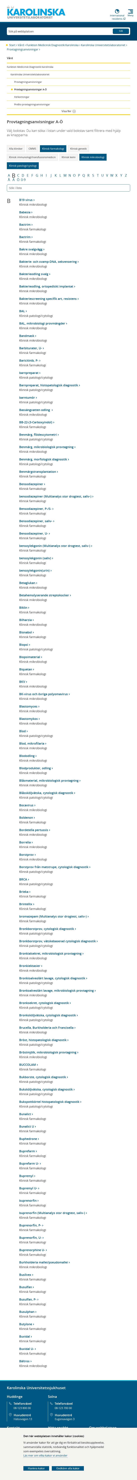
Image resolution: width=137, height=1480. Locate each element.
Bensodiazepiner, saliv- (35, 521)
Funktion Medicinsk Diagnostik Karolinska (52, 45)
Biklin (23, 608)
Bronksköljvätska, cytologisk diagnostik (47, 1015)
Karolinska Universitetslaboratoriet (103, 45)
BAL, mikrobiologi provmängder (42, 323)
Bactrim (25, 225)
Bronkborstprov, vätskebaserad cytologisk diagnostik (57, 941)
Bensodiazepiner (31, 484)
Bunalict (25, 1114)
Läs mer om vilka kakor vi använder (45, 1455)
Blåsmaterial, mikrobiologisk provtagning (49, 780)
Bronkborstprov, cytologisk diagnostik (46, 929)
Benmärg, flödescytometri (38, 435)
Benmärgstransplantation (37, 472)
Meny (130, 15)
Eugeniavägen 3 (65, 1419)
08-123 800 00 (22, 1408)
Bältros (24, 1361)
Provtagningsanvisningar (22, 49)
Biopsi (23, 645)
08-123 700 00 (63, 1408)
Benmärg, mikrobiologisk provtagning (46, 447)
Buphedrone (28, 1139)
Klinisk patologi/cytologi (23, 165)
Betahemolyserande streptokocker (44, 595)
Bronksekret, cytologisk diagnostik (44, 1003)
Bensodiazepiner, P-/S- (35, 509)
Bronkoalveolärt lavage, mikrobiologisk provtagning (56, 991)
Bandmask (26, 336)
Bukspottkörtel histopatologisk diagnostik (49, 1102)
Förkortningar (21, 96)
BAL (22, 311)
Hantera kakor (36, 1468)
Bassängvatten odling (35, 410)
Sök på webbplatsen (21, 31)
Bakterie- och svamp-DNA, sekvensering (48, 262)
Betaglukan (27, 583)
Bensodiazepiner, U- (33, 533)
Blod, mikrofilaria (31, 743)
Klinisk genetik (78, 148)
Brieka (23, 892)
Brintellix (25, 904)
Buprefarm (27, 1151)
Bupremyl (26, 1176)
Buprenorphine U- (32, 1250)
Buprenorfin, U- (30, 1238)
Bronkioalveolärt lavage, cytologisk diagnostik (52, 978)
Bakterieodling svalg (33, 274)
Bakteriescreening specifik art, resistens (48, 299)
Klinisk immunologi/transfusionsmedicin (32, 157)
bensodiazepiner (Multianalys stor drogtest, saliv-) (55, 496)
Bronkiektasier (29, 966)
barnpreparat (28, 373)
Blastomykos (28, 719)
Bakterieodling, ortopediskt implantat (46, 286)
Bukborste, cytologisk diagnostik (42, 1077)
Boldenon (26, 818)
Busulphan (26, 1312)
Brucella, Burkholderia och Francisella (46, 1028)
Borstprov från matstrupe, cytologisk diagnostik (53, 867)
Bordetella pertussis (33, 830)
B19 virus (26, 200)
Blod (22, 731)
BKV (22, 682)
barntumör (27, 398)
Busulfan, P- (27, 1299)
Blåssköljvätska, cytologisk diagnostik (46, 793)
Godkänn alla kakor (67, 1468)
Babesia (24, 212)
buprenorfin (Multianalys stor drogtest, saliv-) (52, 1213)
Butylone (25, 1324)
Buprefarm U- (29, 1163)
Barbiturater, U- (30, 348)
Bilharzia (25, 620)
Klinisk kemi (69, 157)
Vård (21, 45)
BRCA (23, 879)
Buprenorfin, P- (30, 1225)
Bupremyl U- (28, 1188)
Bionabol (25, 632)
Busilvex (25, 1275)
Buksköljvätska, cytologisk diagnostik (46, 1089)
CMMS (32, 148)
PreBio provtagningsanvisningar (32, 104)
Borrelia (25, 842)
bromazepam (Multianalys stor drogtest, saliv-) (53, 916)
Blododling (27, 756)
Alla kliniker (16, 148)
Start (12, 45)
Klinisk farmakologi (53, 148)
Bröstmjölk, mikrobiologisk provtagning (47, 1052)
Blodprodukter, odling (35, 768)
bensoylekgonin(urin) (34, 570)
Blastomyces (28, 706)
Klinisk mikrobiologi (93, 157)
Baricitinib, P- (28, 360)
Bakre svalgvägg (30, 249)
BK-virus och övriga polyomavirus (43, 694)
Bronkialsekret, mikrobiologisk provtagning (50, 953)
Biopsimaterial (29, 657)
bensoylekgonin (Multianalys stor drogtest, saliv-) (54, 546)
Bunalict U (26, 1126)
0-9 (23, 180)
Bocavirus (26, 805)
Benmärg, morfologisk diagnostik (43, 459)
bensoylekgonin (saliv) (35, 558)
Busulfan (25, 1287)
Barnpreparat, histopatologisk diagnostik (48, 385)
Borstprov (26, 855)
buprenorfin (28, 1201)
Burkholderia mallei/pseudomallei (43, 1262)
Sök (121, 30)
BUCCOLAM (27, 1065)
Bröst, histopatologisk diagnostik (42, 1040)
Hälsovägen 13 (23, 1419)
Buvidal (24, 1336)
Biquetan (25, 669)
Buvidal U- (26, 1349)
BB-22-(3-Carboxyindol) (35, 422)
